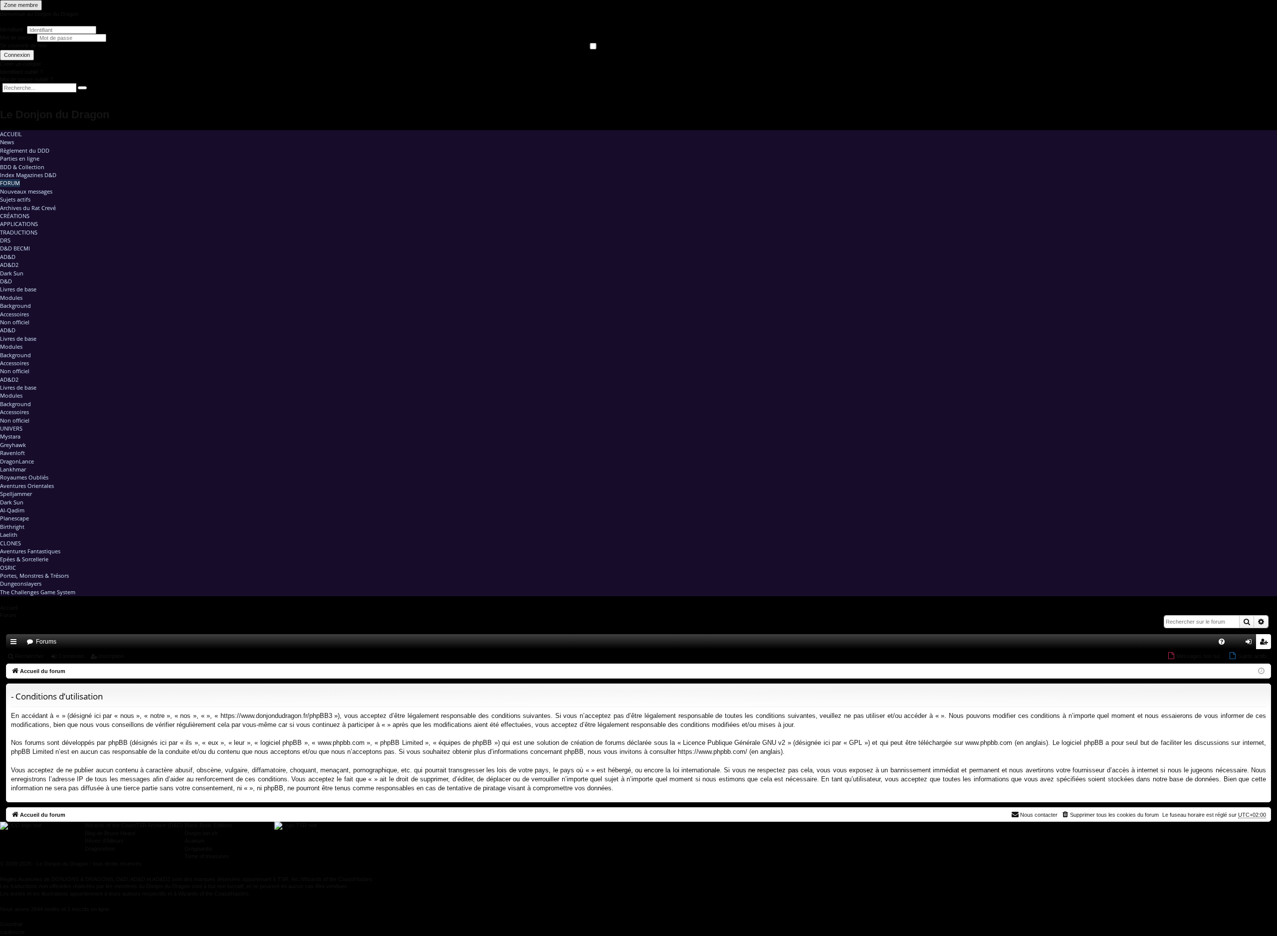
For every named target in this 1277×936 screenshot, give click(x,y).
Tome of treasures (207, 856)
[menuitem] (1221, 641)
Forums (46, 641)
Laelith (8, 534)
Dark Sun (11, 273)
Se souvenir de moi (23, 45)
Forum (10, 183)
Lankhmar (13, 469)
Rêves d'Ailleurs (104, 841)
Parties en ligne (19, 158)
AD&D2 (9, 264)
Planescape (14, 518)
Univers (11, 428)
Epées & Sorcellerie (24, 559)
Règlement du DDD (24, 150)
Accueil (11, 134)
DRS (5, 240)
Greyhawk (13, 445)
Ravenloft (12, 453)
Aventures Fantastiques (30, 551)
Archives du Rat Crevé (28, 208)
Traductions (18, 232)
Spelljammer (16, 493)
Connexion (17, 55)
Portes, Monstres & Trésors (34, 575)
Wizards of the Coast (110, 825)
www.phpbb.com (988, 742)
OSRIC (8, 567)
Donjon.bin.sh (201, 833)
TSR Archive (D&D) (159, 825)
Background (15, 305)
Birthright (12, 526)
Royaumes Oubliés (24, 477)
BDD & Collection (22, 167)
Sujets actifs (15, 199)
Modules (11, 297)
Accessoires (14, 314)
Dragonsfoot (100, 849)
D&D (6, 281)
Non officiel (14, 322)
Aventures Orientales (27, 485)
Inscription (111, 656)
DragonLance (17, 461)
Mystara (10, 436)
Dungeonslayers (20, 583)
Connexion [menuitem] (1250, 643)
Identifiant (11, 29)
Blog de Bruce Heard (110, 833)
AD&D (7, 256)
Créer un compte (20, 64)
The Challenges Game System (37, 592)
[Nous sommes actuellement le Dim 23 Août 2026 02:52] (1261, 671)
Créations (14, 216)
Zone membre (21, 5)
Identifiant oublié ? (21, 72)
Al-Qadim (12, 510)
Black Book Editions (208, 825)
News (7, 142)
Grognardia (198, 849)
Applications (19, 224)
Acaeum (195, 841)
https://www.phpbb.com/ (712, 751)
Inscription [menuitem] (1265, 643)
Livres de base (18, 289)
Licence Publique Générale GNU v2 (734, 742)
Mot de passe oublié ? (26, 79)
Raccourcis (15, 643)
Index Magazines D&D (28, 175)
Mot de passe (17, 37)
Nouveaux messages (26, 191)
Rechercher (29, 656)
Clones (10, 543)
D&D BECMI (15, 248)
